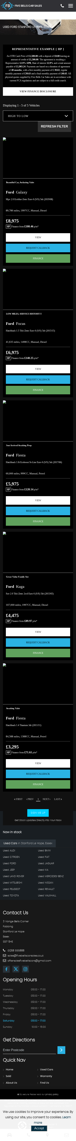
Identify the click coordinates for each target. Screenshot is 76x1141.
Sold (8, 1076)
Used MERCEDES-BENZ (51, 876)
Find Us (44, 1083)
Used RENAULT (46, 889)
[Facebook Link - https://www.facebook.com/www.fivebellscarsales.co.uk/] (6, 969)
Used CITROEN (11, 857)
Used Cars (46, 1069)
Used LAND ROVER (13, 876)
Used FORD (9, 863)
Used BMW (44, 850)
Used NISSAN (45, 883)
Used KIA (43, 870)
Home (9, 1069)
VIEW (38, 237)
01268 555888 (15, 950)
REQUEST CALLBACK (38, 248)
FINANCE (38, 258)
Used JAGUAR (46, 863)
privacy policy (51, 1094)
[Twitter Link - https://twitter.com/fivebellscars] (15, 969)
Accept (39, 1128)
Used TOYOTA (11, 895)
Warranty (46, 1076)
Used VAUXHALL (47, 895)
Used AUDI (9, 850)
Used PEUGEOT (11, 889)
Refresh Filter (54, 126)
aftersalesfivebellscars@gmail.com (29, 961)
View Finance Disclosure (38, 91)
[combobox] (38, 116)
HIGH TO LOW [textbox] (18, 116)
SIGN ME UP (38, 813)
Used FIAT (43, 857)
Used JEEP (9, 870)
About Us (11, 1083)
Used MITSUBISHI (12, 883)
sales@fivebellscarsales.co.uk (25, 956)
